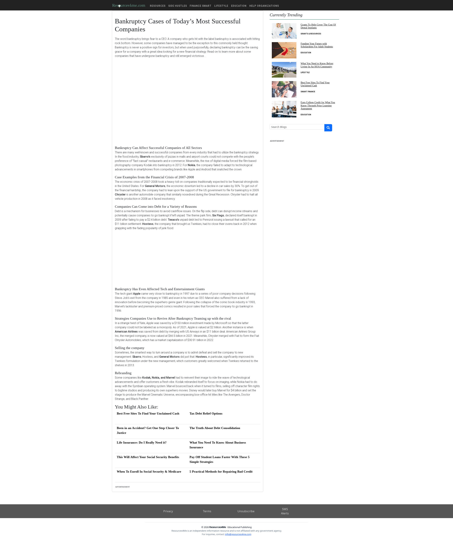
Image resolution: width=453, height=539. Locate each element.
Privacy (168, 511)
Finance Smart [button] (200, 5)
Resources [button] (157, 5)
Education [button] (238, 5)
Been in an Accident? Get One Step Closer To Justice (148, 430)
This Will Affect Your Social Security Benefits (148, 457)
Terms (207, 511)
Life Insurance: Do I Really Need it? (142, 442)
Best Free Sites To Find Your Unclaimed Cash (148, 413)
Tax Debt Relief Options (206, 413)
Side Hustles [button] (177, 5)
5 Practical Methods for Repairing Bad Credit (221, 471)
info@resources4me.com (238, 534)
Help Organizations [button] (264, 5)
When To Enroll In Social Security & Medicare (149, 471)
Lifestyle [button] (221, 5)
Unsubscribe (245, 511)
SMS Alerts (285, 511)
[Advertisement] (187, 99)
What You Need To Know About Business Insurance (218, 445)
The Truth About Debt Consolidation (215, 428)
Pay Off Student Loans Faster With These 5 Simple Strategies (220, 459)
